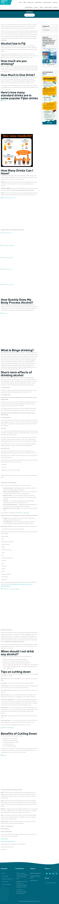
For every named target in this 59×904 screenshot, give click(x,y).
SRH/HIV (55, 2)
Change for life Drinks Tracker (8, 841)
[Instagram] (52, 874)
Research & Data (48, 7)
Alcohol (31, 15)
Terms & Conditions (6, 884)
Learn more (26, 512)
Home (20, 2)
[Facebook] (46, 874)
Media (41, 7)
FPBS (24, 2)
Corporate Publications (7, 878)
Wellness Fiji (30, 2)
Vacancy (36, 7)
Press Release (5, 876)
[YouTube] (49, 874)
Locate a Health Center (51, 882)
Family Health (38, 2)
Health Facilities (28, 7)
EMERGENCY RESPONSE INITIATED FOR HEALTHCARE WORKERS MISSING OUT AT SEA (21, 884)
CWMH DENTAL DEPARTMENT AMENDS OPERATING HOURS (21, 891)
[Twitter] (56, 874)
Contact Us (55, 7)
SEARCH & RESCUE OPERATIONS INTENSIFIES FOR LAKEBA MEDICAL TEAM (22, 876)
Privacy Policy (5, 881)
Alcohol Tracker (4, 838)
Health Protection (47, 2)
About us (4, 873)
